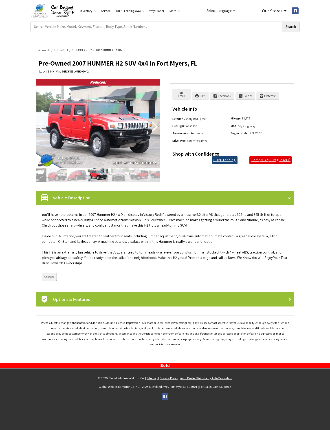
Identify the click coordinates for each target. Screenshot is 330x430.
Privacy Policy (169, 378)
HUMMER (80, 50)
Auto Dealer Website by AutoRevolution (206, 378)
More (173, 11)
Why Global (156, 11)
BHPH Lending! (224, 160)
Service (105, 11)
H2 (90, 50)
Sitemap (152, 378)
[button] (155, 127)
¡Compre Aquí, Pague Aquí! (270, 160)
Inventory (86, 11)
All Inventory (45, 50)
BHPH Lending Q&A (128, 11)
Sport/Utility (64, 50)
